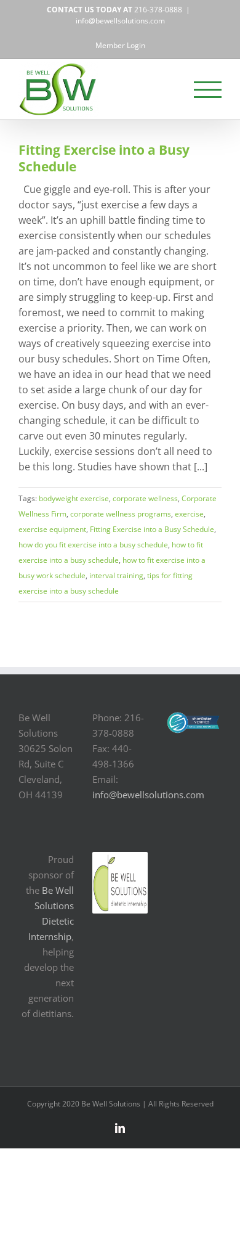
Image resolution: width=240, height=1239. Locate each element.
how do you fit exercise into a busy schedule (93, 544)
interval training (116, 575)
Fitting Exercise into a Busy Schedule (104, 158)
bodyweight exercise (74, 498)
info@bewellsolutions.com (120, 20)
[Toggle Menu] (208, 89)
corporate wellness (145, 498)
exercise (189, 514)
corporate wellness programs (120, 514)
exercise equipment (52, 529)
